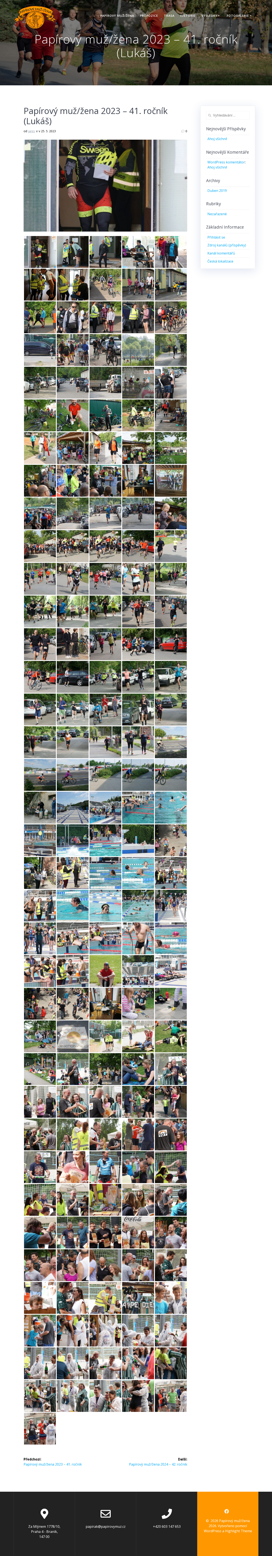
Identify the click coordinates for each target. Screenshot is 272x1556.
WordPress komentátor (226, 162)
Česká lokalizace (220, 261)
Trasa (169, 16)
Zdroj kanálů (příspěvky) (226, 245)
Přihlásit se (216, 237)
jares (31, 131)
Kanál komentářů (221, 253)
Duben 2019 (217, 190)
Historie (188, 16)
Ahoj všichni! (217, 138)
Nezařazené (217, 214)
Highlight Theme (238, 1531)
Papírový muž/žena (117, 16)
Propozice (149, 16)
